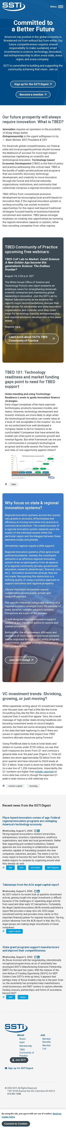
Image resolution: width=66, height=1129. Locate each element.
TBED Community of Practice (26, 1052)
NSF (10, 867)
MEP (11, 997)
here (17, 326)
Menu (53, 6)
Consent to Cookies (15, 1123)
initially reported (44, 771)
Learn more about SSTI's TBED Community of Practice (28, 338)
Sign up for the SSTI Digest (31, 84)
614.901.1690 (14, 1094)
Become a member (31, 94)
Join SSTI (20, 1060)
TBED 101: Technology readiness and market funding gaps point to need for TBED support (32, 379)
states (23, 997)
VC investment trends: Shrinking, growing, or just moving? (32, 696)
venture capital (15, 786)
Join (42, 1035)
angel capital (14, 931)
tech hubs (35, 867)
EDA (21, 867)
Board (22, 1039)
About (20, 1035)
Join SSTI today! (19, 660)
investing (33, 786)
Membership (25, 1046)
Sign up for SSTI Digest (20, 1068)
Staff (22, 1042)
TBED (13, 484)
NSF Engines (53, 867)
